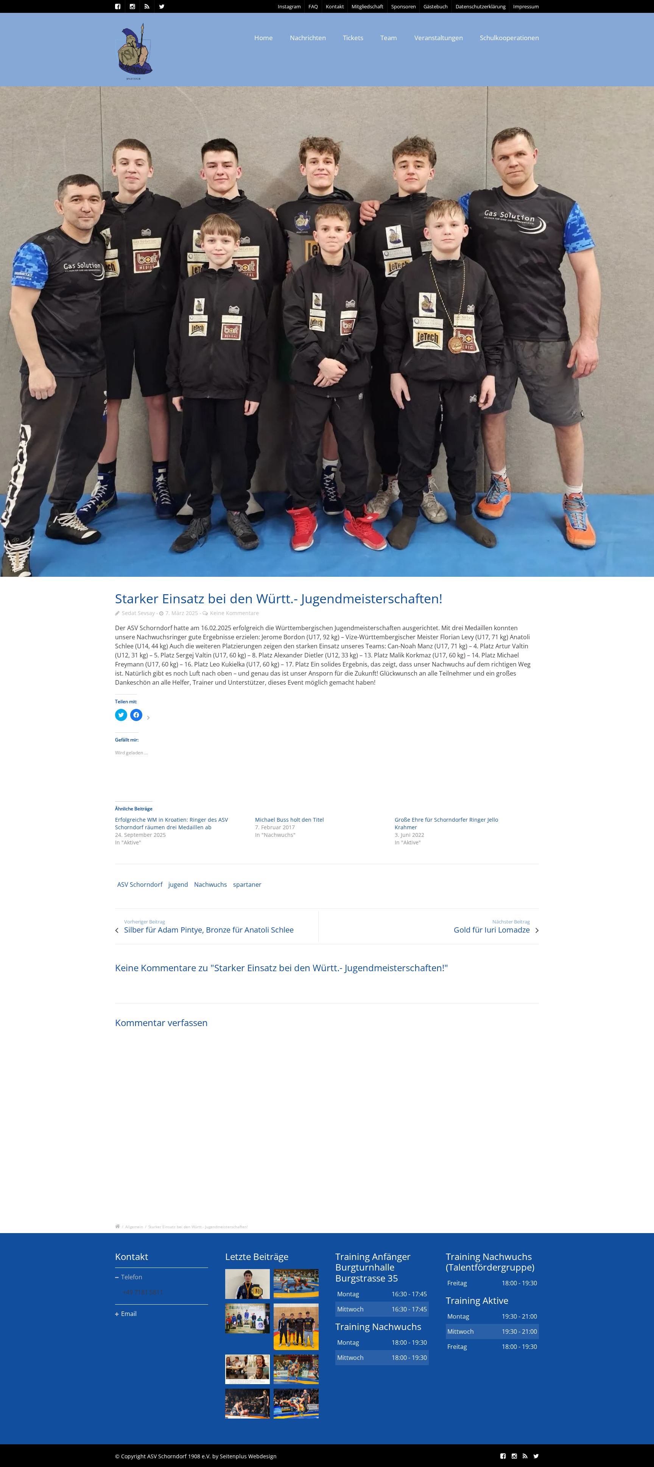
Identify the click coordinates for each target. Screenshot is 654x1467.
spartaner (247, 884)
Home (263, 37)
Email (129, 1314)
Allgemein (134, 1226)
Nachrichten (308, 37)
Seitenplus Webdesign (248, 1456)
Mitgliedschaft (367, 6)
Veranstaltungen (438, 37)
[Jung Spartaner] (327, 331)
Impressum (526, 6)
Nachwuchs (210, 884)
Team (388, 37)
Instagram (289, 6)
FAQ (313, 6)
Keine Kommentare (234, 613)
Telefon (131, 1277)
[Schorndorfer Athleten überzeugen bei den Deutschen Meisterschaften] (247, 1284)
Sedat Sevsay (138, 613)
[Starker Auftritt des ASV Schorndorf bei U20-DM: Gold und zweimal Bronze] (296, 1326)
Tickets (353, 37)
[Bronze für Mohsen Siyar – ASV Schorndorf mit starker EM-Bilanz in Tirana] (296, 1284)
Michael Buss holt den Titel (289, 819)
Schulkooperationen (509, 37)
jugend (178, 884)
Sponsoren (403, 6)
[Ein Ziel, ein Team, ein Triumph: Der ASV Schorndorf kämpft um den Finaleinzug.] (296, 1404)
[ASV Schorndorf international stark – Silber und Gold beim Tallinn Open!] (247, 1318)
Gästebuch (436, 6)
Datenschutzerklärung (481, 6)
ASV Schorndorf (139, 884)
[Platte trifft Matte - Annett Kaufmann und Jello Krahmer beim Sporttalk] (247, 1369)
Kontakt (335, 6)
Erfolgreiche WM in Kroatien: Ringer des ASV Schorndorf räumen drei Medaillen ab (171, 823)
